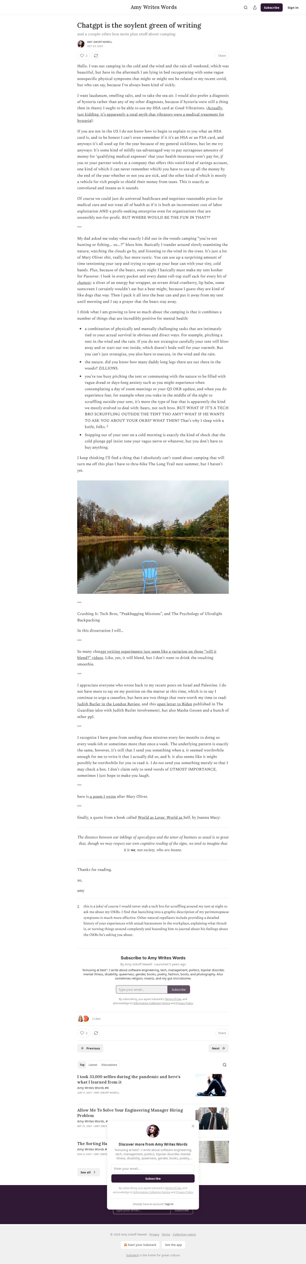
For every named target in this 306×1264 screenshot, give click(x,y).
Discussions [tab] (109, 1065)
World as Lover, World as (160, 818)
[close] (193, 1126)
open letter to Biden (174, 704)
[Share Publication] (255, 7)
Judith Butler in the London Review (108, 704)
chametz (84, 283)
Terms (166, 1234)
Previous (93, 1048)
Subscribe (271, 7)
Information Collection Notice (151, 1192)
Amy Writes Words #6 (93, 1088)
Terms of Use (173, 1188)
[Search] (245, 7)
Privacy (154, 1234)
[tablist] (98, 1065)
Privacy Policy (184, 1192)
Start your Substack (142, 1245)
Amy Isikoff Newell (99, 41)
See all (86, 1172)
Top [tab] (82, 1065)
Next (216, 1048)
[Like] (80, 1098)
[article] (153, 1087)
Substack (132, 1255)
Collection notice (184, 1234)
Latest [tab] (93, 1065)
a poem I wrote (102, 797)
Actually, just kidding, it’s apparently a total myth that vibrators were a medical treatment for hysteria (150, 114)
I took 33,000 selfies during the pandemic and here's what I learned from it (128, 1079)
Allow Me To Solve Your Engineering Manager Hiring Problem (130, 1113)
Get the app (173, 1245)
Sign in (293, 7)
